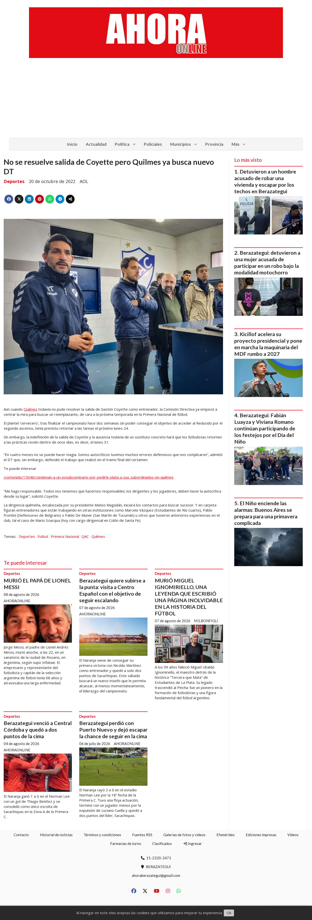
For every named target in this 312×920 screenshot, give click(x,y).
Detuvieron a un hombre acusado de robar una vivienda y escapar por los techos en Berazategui (265, 181)
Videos (293, 835)
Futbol (43, 536)
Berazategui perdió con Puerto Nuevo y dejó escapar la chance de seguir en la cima (113, 729)
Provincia (214, 144)
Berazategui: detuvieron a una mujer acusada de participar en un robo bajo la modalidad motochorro (267, 263)
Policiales (153, 144)
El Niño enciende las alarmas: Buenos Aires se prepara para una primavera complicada (265, 513)
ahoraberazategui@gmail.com (156, 875)
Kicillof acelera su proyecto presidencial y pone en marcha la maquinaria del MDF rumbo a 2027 (268, 344)
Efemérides (225, 835)
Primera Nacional (65, 536)
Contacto (21, 835)
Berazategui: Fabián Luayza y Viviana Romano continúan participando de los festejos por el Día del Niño (264, 428)
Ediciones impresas (261, 835)
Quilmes (30, 409)
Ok (229, 912)
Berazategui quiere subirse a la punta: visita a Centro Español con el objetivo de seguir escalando (112, 590)
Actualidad (96, 144)
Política (122, 144)
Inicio (72, 144)
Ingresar (194, 843)
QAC (85, 536)
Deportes (14, 181)
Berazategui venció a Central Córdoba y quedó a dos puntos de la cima (38, 729)
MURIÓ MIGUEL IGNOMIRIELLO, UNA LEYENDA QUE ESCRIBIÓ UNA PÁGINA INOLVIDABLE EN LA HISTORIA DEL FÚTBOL (189, 597)
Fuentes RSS (142, 835)
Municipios (180, 144)
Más (235, 144)
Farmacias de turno (125, 843)
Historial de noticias (56, 835)
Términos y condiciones (102, 835)
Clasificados (162, 843)
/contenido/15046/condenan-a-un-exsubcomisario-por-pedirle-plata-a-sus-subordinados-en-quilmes (89, 477)
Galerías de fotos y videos (184, 835)
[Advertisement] (156, 102)
